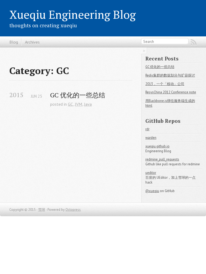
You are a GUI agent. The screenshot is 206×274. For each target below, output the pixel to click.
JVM (78, 104)
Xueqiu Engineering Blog (72, 14)
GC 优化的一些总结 (77, 95)
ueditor (150, 172)
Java (88, 104)
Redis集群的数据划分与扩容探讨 (170, 75)
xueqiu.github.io (157, 146)
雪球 (41, 209)
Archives (32, 42)
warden (150, 137)
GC (70, 104)
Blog (13, 42)
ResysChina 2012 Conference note (170, 92)
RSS (194, 42)
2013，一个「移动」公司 (164, 84)
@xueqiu (152, 191)
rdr (147, 129)
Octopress (73, 209)
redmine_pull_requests (162, 159)
